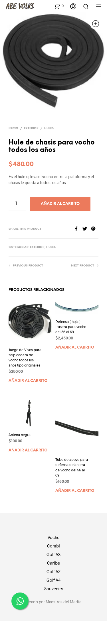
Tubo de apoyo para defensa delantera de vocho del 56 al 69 (71, 467)
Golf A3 (53, 554)
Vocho (54, 537)
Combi (53, 545)
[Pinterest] (94, 229)
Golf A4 (53, 580)
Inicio (13, 128)
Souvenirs (53, 588)
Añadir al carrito (28, 381)
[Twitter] (86, 229)
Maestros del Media (63, 602)
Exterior (31, 128)
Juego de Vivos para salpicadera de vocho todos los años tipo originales (25, 357)
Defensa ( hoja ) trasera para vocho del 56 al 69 (70, 326)
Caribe (53, 562)
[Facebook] (78, 229)
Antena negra (20, 434)
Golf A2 (53, 571)
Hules (49, 128)
